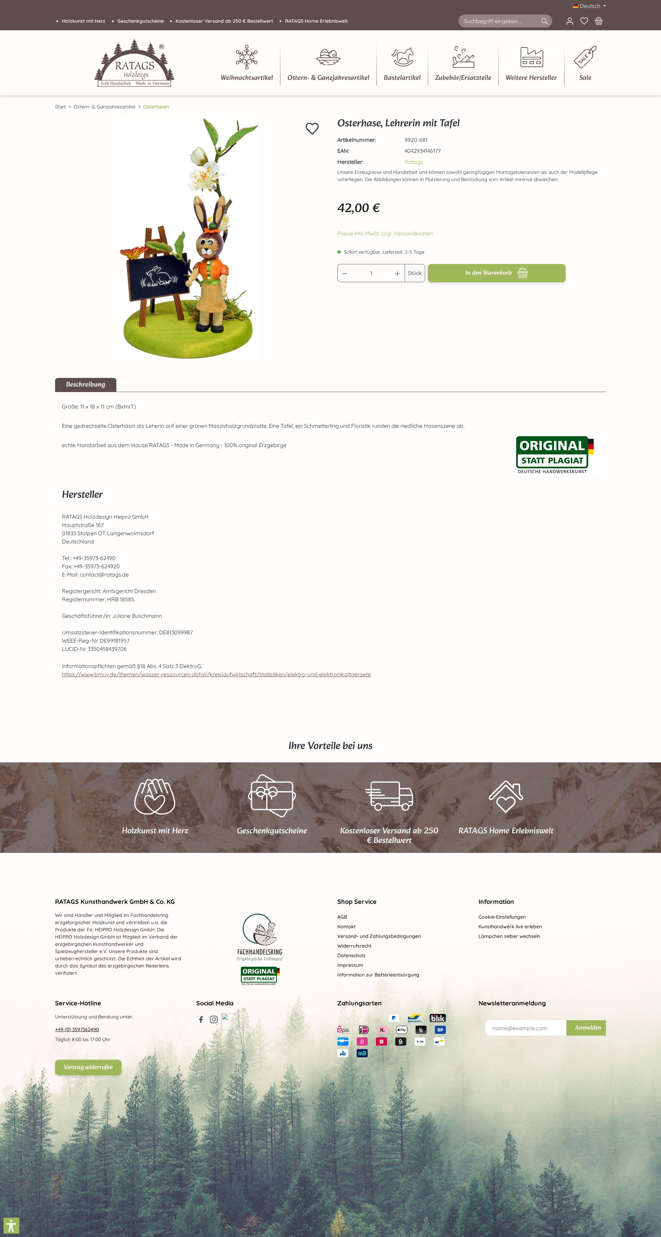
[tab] (85, 385)
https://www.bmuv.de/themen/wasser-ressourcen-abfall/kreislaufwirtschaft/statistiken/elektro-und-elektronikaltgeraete (216, 674)
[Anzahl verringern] (344, 273)
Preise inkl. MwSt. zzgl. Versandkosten (385, 233)
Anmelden (588, 1028)
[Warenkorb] (598, 21)
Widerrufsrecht (354, 946)
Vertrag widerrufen (88, 1067)
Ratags (414, 161)
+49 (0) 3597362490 (77, 1029)
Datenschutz (351, 955)
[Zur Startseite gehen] (135, 63)
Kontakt (346, 926)
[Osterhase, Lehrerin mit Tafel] (189, 238)
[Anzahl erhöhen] (397, 273)
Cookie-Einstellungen (502, 917)
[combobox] (498, 21)
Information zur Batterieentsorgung (378, 975)
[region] (189, 238)
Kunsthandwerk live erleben (510, 926)
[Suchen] (544, 21)
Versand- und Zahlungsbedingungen (379, 936)
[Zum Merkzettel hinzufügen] (312, 129)
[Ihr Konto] (570, 21)
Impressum (350, 965)
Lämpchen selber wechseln (509, 936)
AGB (342, 917)
